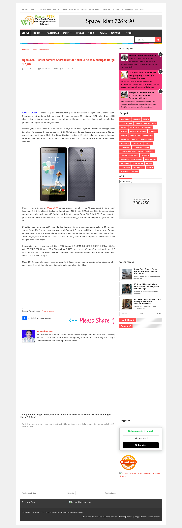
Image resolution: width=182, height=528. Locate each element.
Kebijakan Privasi (98, 517)
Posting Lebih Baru (29, 493)
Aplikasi (136, 119)
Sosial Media (137, 163)
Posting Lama (110, 493)
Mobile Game (147, 139)
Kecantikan (94, 9)
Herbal (84, 9)
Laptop (135, 139)
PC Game (148, 143)
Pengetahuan (53, 33)
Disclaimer (87, 517)
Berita (64, 9)
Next (159, 314)
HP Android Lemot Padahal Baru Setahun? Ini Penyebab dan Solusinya (146, 286)
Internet (80, 33)
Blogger (137, 517)
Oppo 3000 (52, 208)
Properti (129, 9)
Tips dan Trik (138, 167)
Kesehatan (106, 9)
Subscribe (140, 445)
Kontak (34, 9)
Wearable (125, 171)
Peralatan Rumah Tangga (132, 151)
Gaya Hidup (74, 9)
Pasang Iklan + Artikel (49, 9)
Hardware (146, 127)
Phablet (150, 151)
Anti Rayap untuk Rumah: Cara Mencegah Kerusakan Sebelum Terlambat (147, 301)
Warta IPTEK (39, 512)
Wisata (103, 33)
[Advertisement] (68, 91)
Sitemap (122, 517)
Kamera (124, 135)
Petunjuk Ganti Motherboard (143, 55)
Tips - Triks (139, 9)
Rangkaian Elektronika (131, 159)
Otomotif (125, 143)
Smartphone (73, 69)
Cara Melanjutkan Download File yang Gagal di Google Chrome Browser (142, 75)
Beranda (71, 493)
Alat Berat (125, 119)
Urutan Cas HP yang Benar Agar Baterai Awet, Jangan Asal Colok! (145, 271)
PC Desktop (137, 143)
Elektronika (126, 123)
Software (125, 163)
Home (26, 33)
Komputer (115, 33)
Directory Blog (28, 502)
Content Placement (111, 517)
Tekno (91, 33)
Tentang (25, 9)
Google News (48, 311)
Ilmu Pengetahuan (138, 131)
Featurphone (150, 123)
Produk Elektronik (129, 155)
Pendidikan (118, 9)
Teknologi (125, 167)
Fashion (138, 123)
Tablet (149, 163)
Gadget (66, 33)
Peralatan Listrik (141, 147)
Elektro (37, 33)
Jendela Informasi (154, 517)
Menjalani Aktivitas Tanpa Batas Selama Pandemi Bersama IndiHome (141, 95)
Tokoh (129, 33)
